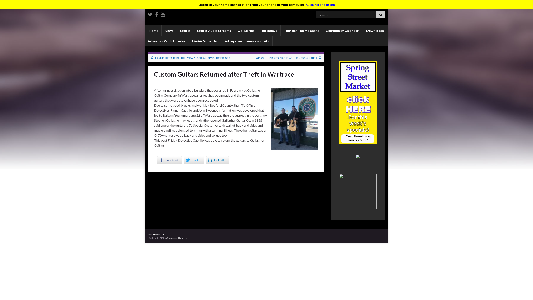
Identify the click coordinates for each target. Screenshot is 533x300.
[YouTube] (163, 14)
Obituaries (246, 30)
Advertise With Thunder (167, 41)
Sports (185, 30)
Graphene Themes (176, 238)
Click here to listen (320, 4)
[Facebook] (156, 14)
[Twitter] (150, 14)
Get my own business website (246, 41)
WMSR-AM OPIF (157, 234)
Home (153, 30)
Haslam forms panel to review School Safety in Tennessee (192, 57)
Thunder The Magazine (301, 30)
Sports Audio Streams (214, 30)
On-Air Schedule (204, 41)
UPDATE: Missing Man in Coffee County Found (286, 57)
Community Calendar (342, 30)
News (169, 30)
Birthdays (269, 30)
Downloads (375, 30)
